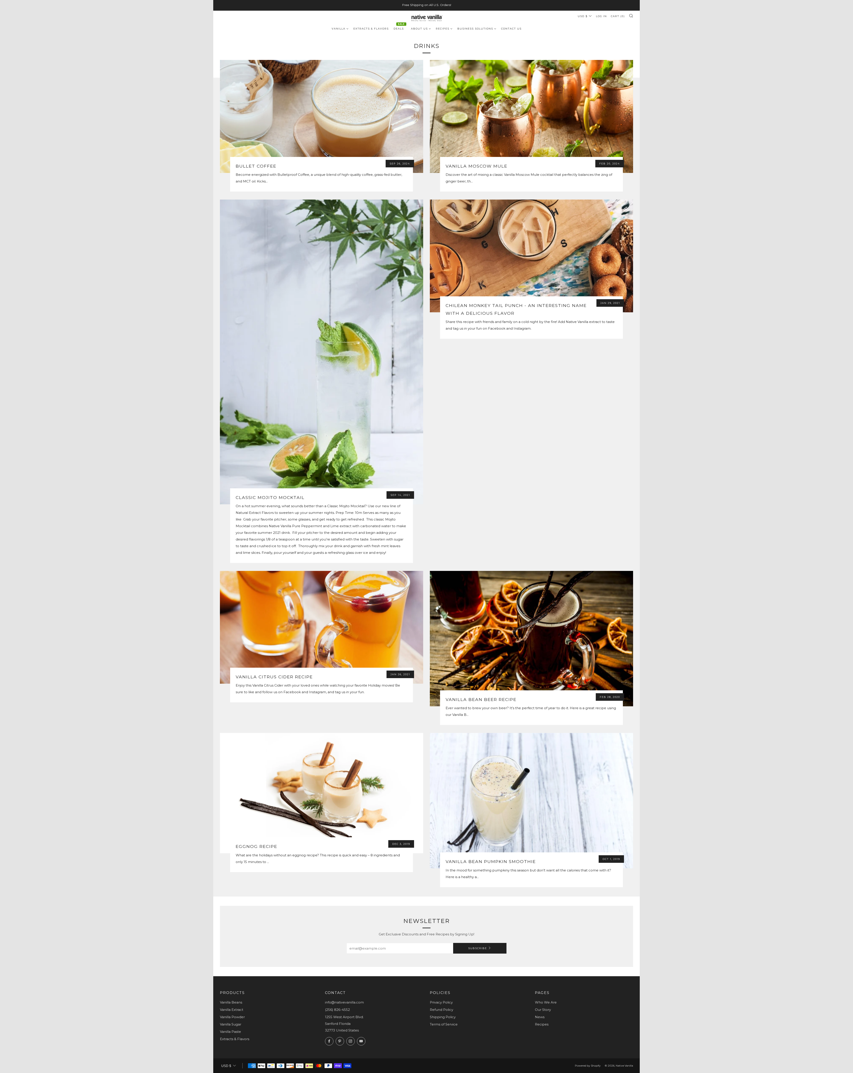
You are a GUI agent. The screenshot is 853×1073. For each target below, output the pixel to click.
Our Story (543, 1010)
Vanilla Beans (231, 1002)
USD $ (583, 16)
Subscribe (477, 948)
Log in (601, 16)
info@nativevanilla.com (344, 1002)
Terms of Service (444, 1024)
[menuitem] (340, 28)
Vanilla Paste (230, 1031)
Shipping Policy (443, 1017)
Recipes (541, 1024)
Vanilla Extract (231, 1010)
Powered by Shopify (588, 1065)
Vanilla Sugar (230, 1024)
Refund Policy (441, 1010)
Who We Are (546, 1002)
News (539, 1017)
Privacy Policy (441, 1002)
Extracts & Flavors (234, 1039)
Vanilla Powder (232, 1017)
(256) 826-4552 (337, 1010)
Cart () (618, 16)
